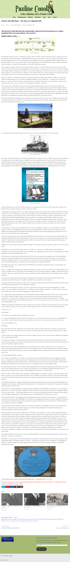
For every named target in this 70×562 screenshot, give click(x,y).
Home (2, 25)
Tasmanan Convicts (5, 521)
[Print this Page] (21, 487)
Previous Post (5, 526)
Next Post (65, 526)
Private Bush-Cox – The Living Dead (54, 506)
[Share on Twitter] (3, 487)
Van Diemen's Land (23, 521)
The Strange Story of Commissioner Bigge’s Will (34, 506)
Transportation (14, 521)
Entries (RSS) (4, 560)
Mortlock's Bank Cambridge (49, 519)
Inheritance (27, 519)
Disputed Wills (20, 519)
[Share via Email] (16, 487)
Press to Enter (41, 549)
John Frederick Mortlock (36, 519)
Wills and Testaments (34, 521)
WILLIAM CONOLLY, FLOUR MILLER (10, 528)
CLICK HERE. (48, 479)
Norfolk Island (59, 519)
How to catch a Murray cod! (62, 528)
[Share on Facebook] (12, 487)
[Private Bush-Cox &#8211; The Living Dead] (57, 499)
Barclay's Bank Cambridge (10, 519)
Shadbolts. (32, 33)
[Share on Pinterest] (8, 487)
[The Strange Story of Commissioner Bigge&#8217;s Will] (34, 499)
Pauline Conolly (35, 7)
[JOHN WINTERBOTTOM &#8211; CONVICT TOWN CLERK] (12, 499)
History (7, 25)
